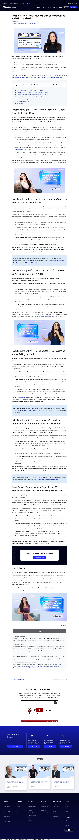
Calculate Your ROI (44, 812)
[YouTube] (72, 830)
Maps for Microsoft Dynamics (32, 809)
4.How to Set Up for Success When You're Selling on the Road (31, 96)
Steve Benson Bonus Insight (23, 101)
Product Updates (68, 809)
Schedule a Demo (19, 804)
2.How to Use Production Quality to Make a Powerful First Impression (33, 92)
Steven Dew (15, 21)
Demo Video (34, 746)
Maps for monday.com (33, 817)
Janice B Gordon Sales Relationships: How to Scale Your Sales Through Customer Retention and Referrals (19, 679)
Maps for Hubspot (32, 806)
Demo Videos (6, 824)
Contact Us (67, 820)
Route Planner (6, 804)
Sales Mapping (7, 806)
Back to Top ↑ (64, 625)
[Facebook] (66, 830)
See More (30, 820)
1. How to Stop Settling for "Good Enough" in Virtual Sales (30, 90)
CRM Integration (7, 816)
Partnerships (67, 825)
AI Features (6, 819)
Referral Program (68, 814)
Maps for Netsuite (32, 815)
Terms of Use (55, 806)
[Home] (9, 7)
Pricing (17, 811)
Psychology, (31, 23)
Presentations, (24, 23)
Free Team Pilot (65, 746)
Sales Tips (36, 23)
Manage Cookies (56, 816)
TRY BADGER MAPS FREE (39, 557)
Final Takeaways (20, 103)
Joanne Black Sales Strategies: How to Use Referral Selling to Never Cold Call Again (59, 679)
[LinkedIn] (69, 830)
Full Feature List (7, 821)
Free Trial (50, 746)
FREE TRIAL (66, 7)
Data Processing (56, 809)
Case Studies (43, 810)
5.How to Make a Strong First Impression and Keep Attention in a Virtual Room (35, 99)
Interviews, (18, 23)
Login (66, 804)
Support (66, 806)
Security (54, 811)
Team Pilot (18, 809)
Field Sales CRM (7, 811)
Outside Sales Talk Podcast (44, 807)
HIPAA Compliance (57, 814)
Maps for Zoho (31, 812)
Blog (42, 804)
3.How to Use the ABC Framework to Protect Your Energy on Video (32, 94)
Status (66, 811)
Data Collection (7, 809)
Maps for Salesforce (32, 804)
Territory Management (8, 814)
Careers (66, 822)
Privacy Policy (55, 804)
